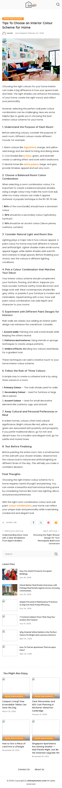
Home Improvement (13, 19)
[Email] (56, 523)
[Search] (58, 4)
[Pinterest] (48, 523)
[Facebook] (33, 523)
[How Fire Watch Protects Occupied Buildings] (9, 574)
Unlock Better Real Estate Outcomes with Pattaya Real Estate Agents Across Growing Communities (40, 588)
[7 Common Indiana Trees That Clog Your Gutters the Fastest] (9, 620)
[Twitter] (41, 523)
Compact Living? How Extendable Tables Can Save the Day (14, 704)
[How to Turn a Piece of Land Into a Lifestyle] (16, 730)
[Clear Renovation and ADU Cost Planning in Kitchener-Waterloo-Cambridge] (46, 688)
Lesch (10, 33)
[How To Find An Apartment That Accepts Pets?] (9, 650)
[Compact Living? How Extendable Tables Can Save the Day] (16, 688)
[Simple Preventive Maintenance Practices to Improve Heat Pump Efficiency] (9, 605)
